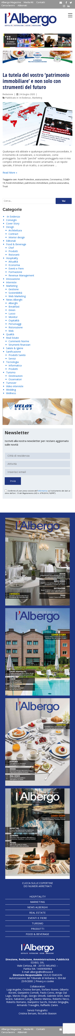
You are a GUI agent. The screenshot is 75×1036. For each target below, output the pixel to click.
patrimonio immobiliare (36, 182)
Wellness (11, 393)
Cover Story (12, 223)
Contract (13, 233)
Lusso (12, 313)
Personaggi (15, 324)
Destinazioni (15, 375)
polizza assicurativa (59, 182)
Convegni (11, 220)
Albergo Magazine (11, 2)
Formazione (15, 272)
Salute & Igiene (14, 348)
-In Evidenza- (25, 97)
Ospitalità (14, 320)
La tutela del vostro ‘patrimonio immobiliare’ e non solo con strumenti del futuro (36, 81)
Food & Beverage (16, 244)
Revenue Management (21, 275)
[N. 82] (37, 652)
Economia (14, 265)
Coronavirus (56, 179)
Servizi (12, 358)
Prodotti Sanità (17, 355)
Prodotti (13, 251)
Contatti (40, 2)
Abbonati (22, 5)
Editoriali (11, 240)
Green (12, 310)
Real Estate (12, 337)
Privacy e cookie (45, 981)
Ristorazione (16, 327)
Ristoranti (14, 254)
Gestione (14, 289)
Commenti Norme (19, 341)
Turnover (11, 382)
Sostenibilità (15, 292)
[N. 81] (37, 742)
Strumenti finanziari (19, 344)
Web (11, 330)
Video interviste (14, 386)
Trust (5, 186)
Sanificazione (13, 351)
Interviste (11, 282)
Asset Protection (26, 179)
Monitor (13, 317)
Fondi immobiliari (15, 182)
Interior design (17, 237)
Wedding (11, 389)
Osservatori (15, 379)
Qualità (10, 334)
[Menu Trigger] (70, 15)
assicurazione (42, 179)
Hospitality (12, 258)
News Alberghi (14, 299)
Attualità (13, 261)
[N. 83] (37, 562)
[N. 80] (37, 833)
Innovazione (13, 279)
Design (10, 227)
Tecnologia (12, 362)
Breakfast (14, 306)
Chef (11, 247)
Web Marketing (17, 296)
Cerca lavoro (8, 5)
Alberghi (13, 303)
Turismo (11, 372)
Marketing (37, 97)
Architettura (15, 230)
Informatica (15, 365)
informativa (42, 491)
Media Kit (28, 2)
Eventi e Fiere (16, 268)
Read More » (10, 172)
